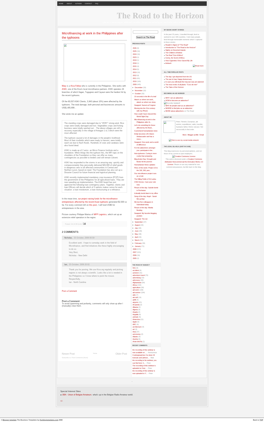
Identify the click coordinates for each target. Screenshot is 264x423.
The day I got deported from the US (178, 77)
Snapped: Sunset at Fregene (145, 105)
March (137, 240)
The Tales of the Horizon (174, 87)
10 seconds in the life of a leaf (145, 96)
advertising (137, 278)
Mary (64, 86)
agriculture (136, 287)
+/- (61, 401)
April (136, 237)
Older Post (121, 353)
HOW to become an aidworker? (177, 100)
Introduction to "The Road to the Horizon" (180, 47)
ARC (134, 324)
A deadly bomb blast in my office (146, 193)
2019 (135, 60)
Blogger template (9, 420)
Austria (135, 339)
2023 (135, 57)
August (137, 225)
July (136, 228)
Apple (135, 322)
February (138, 243)
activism (136, 273)
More (184, 135)
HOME (61, 3)
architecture (137, 327)
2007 (135, 252)
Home (95, 353)
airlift (134, 300)
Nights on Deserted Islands (175, 50)
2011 (135, 78)
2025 (135, 51)
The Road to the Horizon (160, 15)
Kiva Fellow (76, 86)
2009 (135, 84)
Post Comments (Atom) (80, 357)
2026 (135, 48)
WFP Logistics (100, 214)
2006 (135, 255)
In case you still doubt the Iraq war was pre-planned (184, 82)
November (139, 90)
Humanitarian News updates (144, 165)
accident (136, 270)
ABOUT (69, 3)
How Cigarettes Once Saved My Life (179, 61)
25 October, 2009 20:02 (79, 264)
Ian (65, 264)
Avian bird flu (137, 341)
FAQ (96, 3)
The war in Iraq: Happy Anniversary (178, 79)
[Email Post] (84, 224)
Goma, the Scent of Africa (174, 58)
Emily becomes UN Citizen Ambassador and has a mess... (144, 136)
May (136, 234)
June (137, 231)
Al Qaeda (136, 305)
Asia (134, 332)
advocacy (136, 280)
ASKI (64, 89)
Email (202, 135)
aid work (136, 290)
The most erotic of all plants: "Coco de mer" (181, 84)
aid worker (136, 292)
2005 (135, 258)
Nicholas (68, 238)
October (138, 93)
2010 (135, 81)
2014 (135, 69)
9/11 (134, 268)
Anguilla (135, 314)
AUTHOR (78, 3)
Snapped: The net (140, 219)
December (139, 87)
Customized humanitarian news (146, 131)
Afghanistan (137, 282)
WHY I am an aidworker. (174, 98)
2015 (135, 66)
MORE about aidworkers (174, 111)
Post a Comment (69, 291)
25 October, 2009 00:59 (84, 238)
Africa (135, 285)
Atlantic (135, 337)
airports (135, 302)
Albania (135, 307)
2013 (135, 72)
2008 (135, 249)
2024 (135, 54)
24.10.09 (74, 224)
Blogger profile (193, 135)
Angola (135, 312)
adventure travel (139, 275)
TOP (261, 420)
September (139, 222)
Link (79, 224)
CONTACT (88, 3)
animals (135, 317)
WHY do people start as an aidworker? (179, 106)
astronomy (137, 334)
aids (134, 295)
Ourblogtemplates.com (49, 420)
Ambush (168, 63)
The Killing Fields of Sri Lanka (145, 179)
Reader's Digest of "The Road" (176, 45)
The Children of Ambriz (173, 53)
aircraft (135, 297)
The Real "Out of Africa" (174, 55)
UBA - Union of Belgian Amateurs (77, 395)
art (134, 329)
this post (93, 205)
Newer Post (68, 353)
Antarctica (136, 319)
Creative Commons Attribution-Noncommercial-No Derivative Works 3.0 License (184, 161)
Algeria (135, 309)
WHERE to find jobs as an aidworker (178, 108)
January (138, 246)
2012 (135, 75)
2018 (135, 63)
